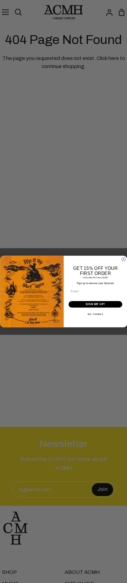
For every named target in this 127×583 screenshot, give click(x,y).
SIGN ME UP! (95, 304)
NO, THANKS (95, 314)
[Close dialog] (124, 259)
